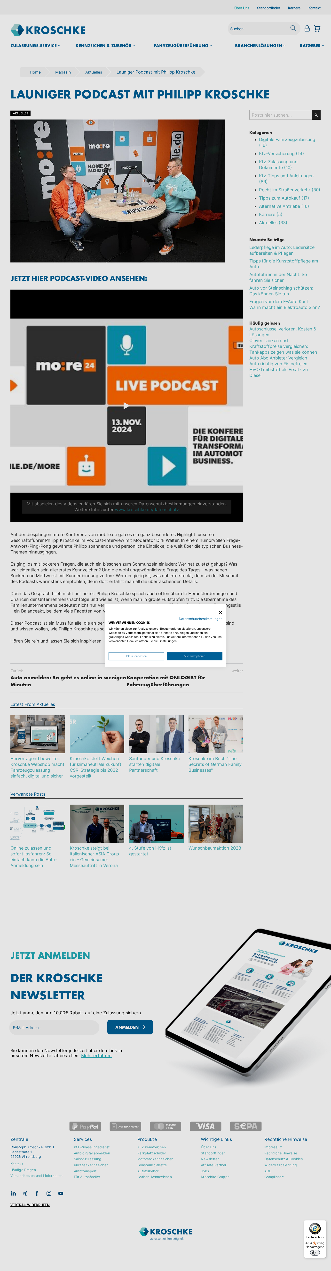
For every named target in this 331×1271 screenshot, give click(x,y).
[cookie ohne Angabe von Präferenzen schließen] (220, 612)
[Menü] (323, 1223)
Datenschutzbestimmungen (200, 619)
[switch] (315, 1253)
